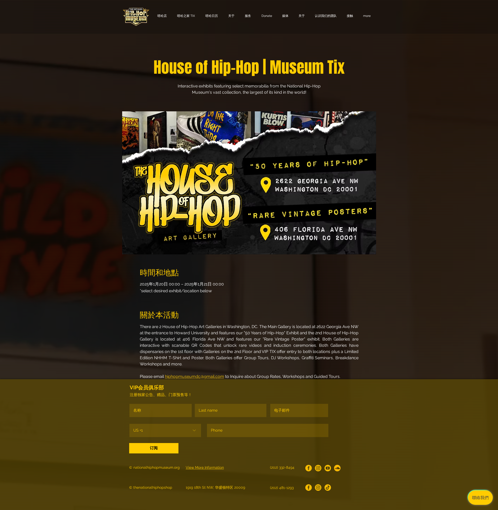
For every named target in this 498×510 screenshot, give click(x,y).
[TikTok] (327, 487)
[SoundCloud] (337, 468)
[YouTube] (327, 468)
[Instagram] (318, 468)
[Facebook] (308, 468)
